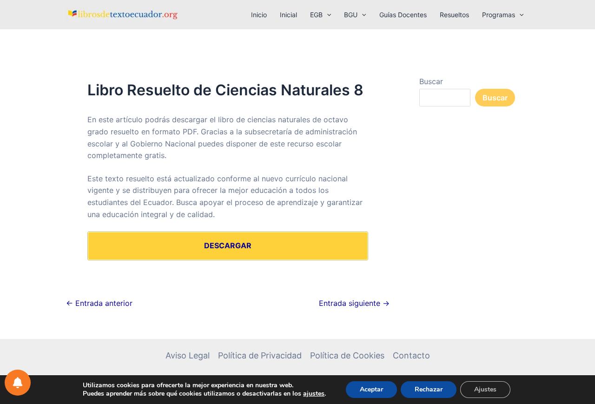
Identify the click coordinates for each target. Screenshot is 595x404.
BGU (350, 15)
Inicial (288, 15)
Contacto (411, 355)
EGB (316, 15)
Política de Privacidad (260, 355)
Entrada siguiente (354, 303)
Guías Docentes (403, 15)
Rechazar (429, 389)
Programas (498, 15)
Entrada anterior (99, 303)
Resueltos (454, 15)
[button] (327, 15)
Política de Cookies (347, 355)
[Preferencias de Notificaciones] (18, 383)
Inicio (259, 15)
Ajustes (485, 389)
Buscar (431, 81)
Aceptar (371, 389)
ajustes (313, 394)
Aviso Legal (187, 355)
